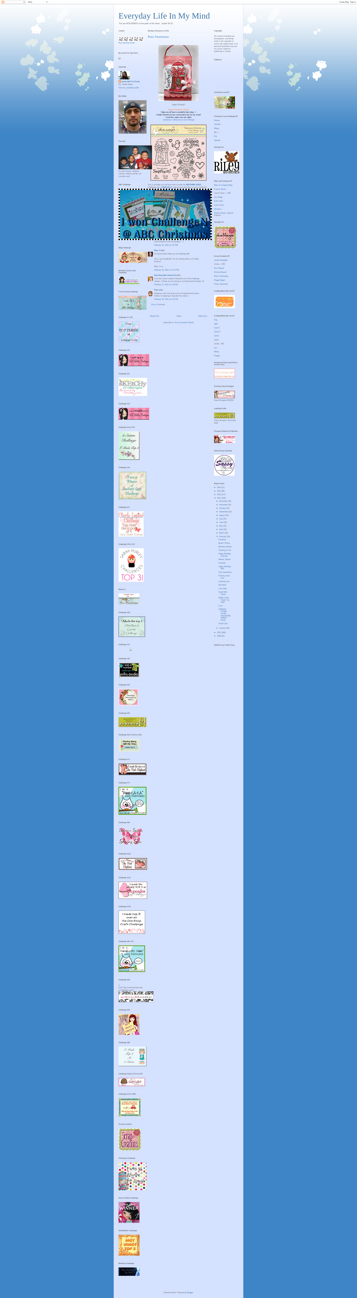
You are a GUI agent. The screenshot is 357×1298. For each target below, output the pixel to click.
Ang (215, 320)
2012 (219, 494)
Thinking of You (225, 550)
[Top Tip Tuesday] (131, 650)
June (221, 522)
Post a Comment (158, 304)
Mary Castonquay (221, 276)
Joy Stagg (218, 197)
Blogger (190, 1292)
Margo (216, 128)
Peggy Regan (219, 280)
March (222, 533)
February (223, 536)
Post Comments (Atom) (184, 322)
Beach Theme (224, 543)
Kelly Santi (218, 201)
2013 (219, 491)
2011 (219, 498)
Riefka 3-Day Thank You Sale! (224, 600)
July (221, 519)
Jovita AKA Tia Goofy (130, 81)
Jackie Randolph (220, 260)
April (216, 324)
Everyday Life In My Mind (164, 15)
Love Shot (223, 588)
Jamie (216, 336)
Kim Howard (219, 268)
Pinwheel (222, 540)
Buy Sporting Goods (127, 43)
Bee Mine (222, 585)
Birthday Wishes (225, 547)
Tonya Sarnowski (221, 284)
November (223, 505)
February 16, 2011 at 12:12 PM (166, 270)
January (222, 628)
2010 (219, 632)
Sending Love (224, 581)
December (223, 501)
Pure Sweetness (225, 572)
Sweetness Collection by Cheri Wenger (178, 120)
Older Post (202, 316)
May (221, 526)
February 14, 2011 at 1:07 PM (166, 245)
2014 (219, 487)
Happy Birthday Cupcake (225, 555)
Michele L (218, 209)
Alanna (217, 120)
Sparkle (217, 140)
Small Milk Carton (223, 593)
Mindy (216, 352)
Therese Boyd (219, 213)
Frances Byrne (220, 189)
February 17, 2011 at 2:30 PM (166, 284)
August (222, 515)
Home (179, 316)
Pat (215, 136)
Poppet (217, 356)
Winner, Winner (225, 559)
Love (220, 606)
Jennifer (217, 124)
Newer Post (154, 316)
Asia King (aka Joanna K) (165, 275)
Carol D (217, 332)
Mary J (157, 250)
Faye (156, 290)
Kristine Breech (220, 272)
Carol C (217, 328)
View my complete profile (129, 88)
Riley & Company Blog (223, 185)
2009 (219, 636)
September (224, 512)
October (222, 508)
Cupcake (222, 563)
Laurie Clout (219, 205)
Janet (216, 340)
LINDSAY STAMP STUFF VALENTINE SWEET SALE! (225, 614)
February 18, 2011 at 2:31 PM (166, 299)
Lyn (215, 348)
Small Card (223, 623)
